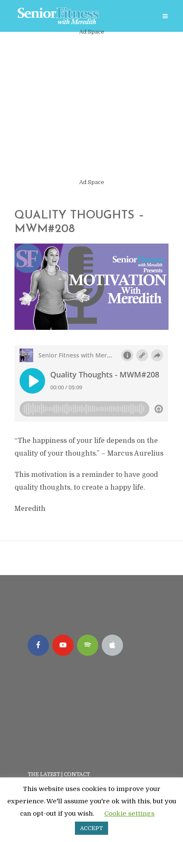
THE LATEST (44, 774)
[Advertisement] (91, 107)
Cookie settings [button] (129, 813)
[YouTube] (63, 645)
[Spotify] (87, 645)
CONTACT (77, 774)
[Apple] (112, 645)
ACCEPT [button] (91, 828)
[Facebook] (38, 645)
